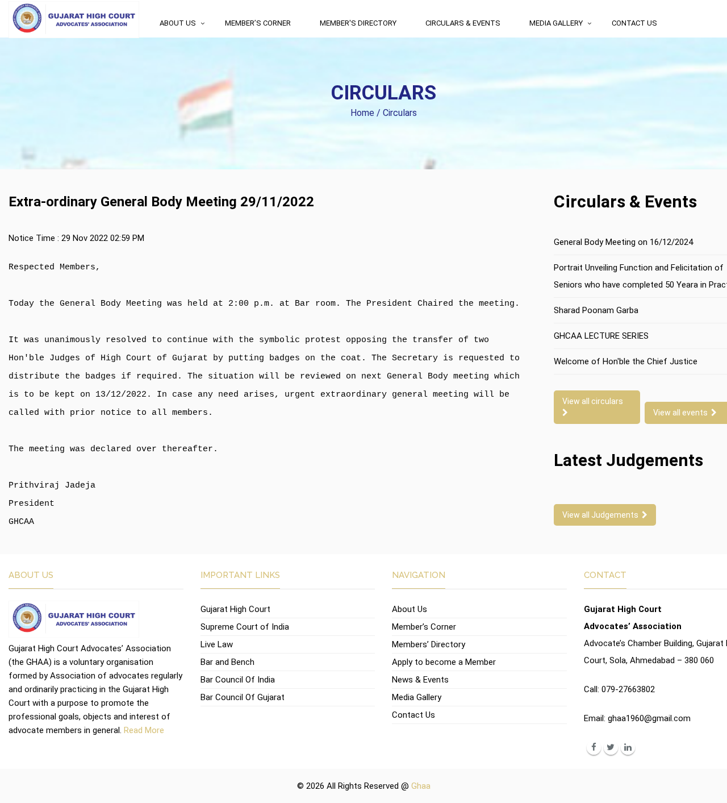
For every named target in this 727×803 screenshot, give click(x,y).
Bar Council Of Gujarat (242, 697)
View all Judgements (602, 514)
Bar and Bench (227, 662)
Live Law (216, 644)
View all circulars (594, 401)
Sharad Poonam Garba (596, 310)
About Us (178, 23)
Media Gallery (556, 23)
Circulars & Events (462, 23)
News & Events (420, 680)
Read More (144, 730)
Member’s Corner (258, 23)
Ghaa (421, 786)
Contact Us (634, 23)
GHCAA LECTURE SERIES (601, 336)
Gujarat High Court (235, 609)
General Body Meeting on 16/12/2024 (623, 242)
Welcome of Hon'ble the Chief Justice (625, 361)
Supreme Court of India (244, 627)
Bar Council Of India (237, 680)
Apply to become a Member (444, 662)
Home (362, 112)
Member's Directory (358, 23)
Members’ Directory (428, 644)
